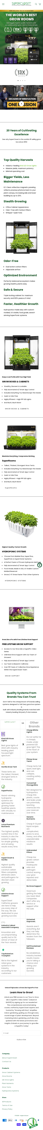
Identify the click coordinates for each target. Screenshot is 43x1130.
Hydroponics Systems (10, 1091)
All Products (6, 1102)
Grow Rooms (7, 1076)
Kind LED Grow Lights (28, 165)
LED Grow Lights (8, 1080)
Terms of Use (7, 1105)
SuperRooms (11, 488)
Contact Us (6, 1061)
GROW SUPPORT (12, 676)
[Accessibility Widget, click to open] (39, 565)
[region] (21, 72)
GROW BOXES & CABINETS (17, 409)
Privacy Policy (7, 1109)
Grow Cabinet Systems (11, 1072)
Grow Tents (6, 1087)
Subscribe (21, 1040)
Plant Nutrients (8, 1083)
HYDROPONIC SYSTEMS (15, 581)
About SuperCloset (9, 1058)
